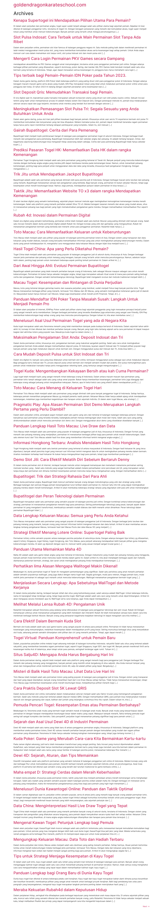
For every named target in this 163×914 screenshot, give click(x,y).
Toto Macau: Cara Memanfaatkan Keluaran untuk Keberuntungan (72, 232)
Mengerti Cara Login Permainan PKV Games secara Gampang (68, 58)
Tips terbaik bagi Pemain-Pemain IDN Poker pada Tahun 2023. (69, 75)
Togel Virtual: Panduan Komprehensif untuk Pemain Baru (64, 637)
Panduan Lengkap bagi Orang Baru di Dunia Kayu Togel (63, 873)
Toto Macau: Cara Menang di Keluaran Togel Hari (57, 387)
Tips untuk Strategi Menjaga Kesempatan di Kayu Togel (63, 856)
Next (146, 906)
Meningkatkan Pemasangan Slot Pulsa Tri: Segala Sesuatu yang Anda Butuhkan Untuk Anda (76, 111)
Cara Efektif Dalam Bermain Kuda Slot (47, 621)
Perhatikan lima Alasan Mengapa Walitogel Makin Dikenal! (65, 566)
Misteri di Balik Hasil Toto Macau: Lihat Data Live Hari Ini (63, 671)
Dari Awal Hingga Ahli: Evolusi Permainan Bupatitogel (61, 265)
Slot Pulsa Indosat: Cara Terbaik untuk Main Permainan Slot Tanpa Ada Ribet (77, 39)
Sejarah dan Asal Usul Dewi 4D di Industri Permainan (60, 721)
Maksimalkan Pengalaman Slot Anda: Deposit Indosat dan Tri (68, 337)
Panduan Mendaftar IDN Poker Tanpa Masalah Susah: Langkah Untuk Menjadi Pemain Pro (75, 301)
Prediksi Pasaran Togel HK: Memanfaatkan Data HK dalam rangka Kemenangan (72, 152)
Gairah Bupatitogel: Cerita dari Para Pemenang (55, 130)
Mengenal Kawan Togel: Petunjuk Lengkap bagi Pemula (63, 822)
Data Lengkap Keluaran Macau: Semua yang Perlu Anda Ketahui (70, 515)
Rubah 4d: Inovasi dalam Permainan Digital (51, 215)
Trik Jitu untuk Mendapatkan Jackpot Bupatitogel (58, 174)
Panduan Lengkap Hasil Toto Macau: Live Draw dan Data (64, 426)
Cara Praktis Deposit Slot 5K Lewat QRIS (50, 688)
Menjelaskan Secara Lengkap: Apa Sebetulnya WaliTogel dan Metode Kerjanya (76, 585)
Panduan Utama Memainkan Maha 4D (47, 549)
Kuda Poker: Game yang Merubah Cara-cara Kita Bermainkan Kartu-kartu (79, 738)
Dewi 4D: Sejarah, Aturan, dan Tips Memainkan (55, 755)
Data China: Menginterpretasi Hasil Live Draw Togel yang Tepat (70, 805)
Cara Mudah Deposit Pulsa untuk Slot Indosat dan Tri (61, 354)
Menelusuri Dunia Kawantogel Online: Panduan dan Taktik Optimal (73, 789)
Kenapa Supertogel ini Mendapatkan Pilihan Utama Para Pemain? (72, 20)
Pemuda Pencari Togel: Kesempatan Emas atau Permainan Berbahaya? (77, 705)
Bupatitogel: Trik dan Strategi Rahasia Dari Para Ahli (60, 476)
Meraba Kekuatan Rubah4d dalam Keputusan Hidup (60, 889)
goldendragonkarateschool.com (49, 5)
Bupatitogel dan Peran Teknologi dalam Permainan (58, 496)
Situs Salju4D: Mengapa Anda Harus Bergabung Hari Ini (63, 654)
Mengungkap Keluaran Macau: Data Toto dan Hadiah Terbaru (68, 839)
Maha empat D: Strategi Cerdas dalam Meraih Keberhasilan (66, 772)
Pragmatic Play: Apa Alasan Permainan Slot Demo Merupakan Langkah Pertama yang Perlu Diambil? (76, 406)
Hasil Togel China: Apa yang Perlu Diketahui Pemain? (60, 248)
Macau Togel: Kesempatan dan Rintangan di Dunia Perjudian (67, 282)
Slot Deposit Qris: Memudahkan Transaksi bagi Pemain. (63, 92)
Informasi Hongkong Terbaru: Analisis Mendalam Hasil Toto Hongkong (76, 442)
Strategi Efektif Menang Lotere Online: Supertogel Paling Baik (69, 532)
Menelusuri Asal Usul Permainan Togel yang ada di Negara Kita (70, 320)
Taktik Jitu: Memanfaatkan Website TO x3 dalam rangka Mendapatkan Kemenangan (77, 193)
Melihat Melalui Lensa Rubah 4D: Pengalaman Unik (59, 604)
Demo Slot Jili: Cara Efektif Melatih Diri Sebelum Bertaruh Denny (71, 459)
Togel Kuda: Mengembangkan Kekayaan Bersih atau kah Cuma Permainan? (80, 371)
